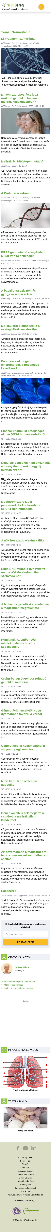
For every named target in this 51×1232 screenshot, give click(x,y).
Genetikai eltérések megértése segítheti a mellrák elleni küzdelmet (23, 816)
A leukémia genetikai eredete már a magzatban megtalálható (25, 606)
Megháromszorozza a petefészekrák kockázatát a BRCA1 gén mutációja (20, 505)
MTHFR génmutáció (13, 985)
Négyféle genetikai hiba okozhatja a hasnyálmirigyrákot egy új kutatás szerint (25, 466)
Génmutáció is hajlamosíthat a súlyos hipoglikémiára (23, 747)
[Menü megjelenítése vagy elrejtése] (46, 7)
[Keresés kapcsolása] (41, 7)
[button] (18, 1149)
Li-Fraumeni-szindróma (18, 38)
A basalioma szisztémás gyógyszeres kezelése (18, 292)
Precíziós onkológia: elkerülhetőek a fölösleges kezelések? (20, 364)
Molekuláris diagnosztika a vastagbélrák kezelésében (20, 327)
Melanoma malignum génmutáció (19, 981)
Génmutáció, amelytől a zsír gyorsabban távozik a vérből (21, 712)
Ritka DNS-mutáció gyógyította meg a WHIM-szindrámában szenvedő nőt (23, 572)
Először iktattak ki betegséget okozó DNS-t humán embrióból (23, 432)
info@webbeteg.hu (28, 1200)
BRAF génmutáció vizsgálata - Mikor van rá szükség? (22, 254)
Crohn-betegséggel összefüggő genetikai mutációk (23, 680)
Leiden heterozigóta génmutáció (18, 988)
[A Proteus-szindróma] (25, 217)
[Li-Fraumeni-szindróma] (25, 62)
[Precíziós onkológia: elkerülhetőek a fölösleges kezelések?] (25, 392)
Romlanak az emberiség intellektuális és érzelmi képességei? (18, 643)
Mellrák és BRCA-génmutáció (22, 161)
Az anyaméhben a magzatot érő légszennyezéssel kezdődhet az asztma (24, 855)
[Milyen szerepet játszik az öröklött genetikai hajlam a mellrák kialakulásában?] (25, 122)
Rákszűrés (8, 890)
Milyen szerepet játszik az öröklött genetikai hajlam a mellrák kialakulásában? (20, 98)
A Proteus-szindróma (16, 193)
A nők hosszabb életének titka (22, 540)
